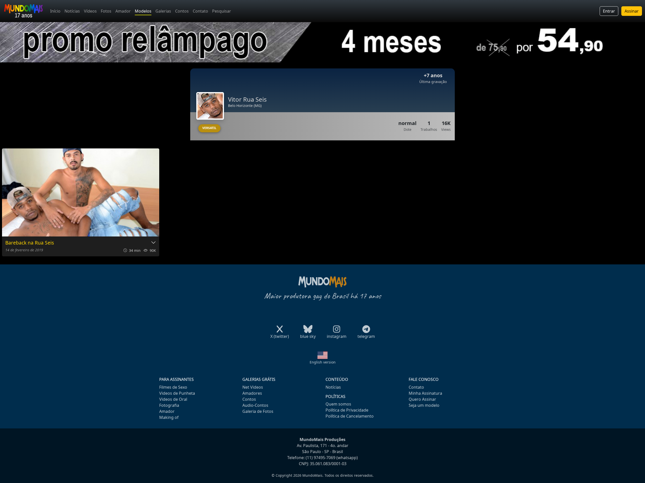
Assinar (632, 11)
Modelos (143, 11)
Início (55, 11)
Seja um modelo (424, 405)
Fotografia (169, 405)
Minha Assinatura (425, 393)
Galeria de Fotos (257, 411)
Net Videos (252, 387)
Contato (200, 11)
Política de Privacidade (347, 410)
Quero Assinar (422, 399)
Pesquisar (221, 11)
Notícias (72, 11)
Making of (169, 417)
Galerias (163, 11)
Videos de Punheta (177, 393)
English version (323, 362)
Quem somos (338, 404)
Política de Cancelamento (350, 416)
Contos (182, 11)
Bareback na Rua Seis (29, 243)
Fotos (106, 11)
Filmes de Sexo (173, 387)
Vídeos (90, 11)
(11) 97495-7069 (320, 457)
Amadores (252, 393)
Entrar (609, 11)
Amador (123, 11)
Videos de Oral (173, 399)
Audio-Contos (255, 405)
